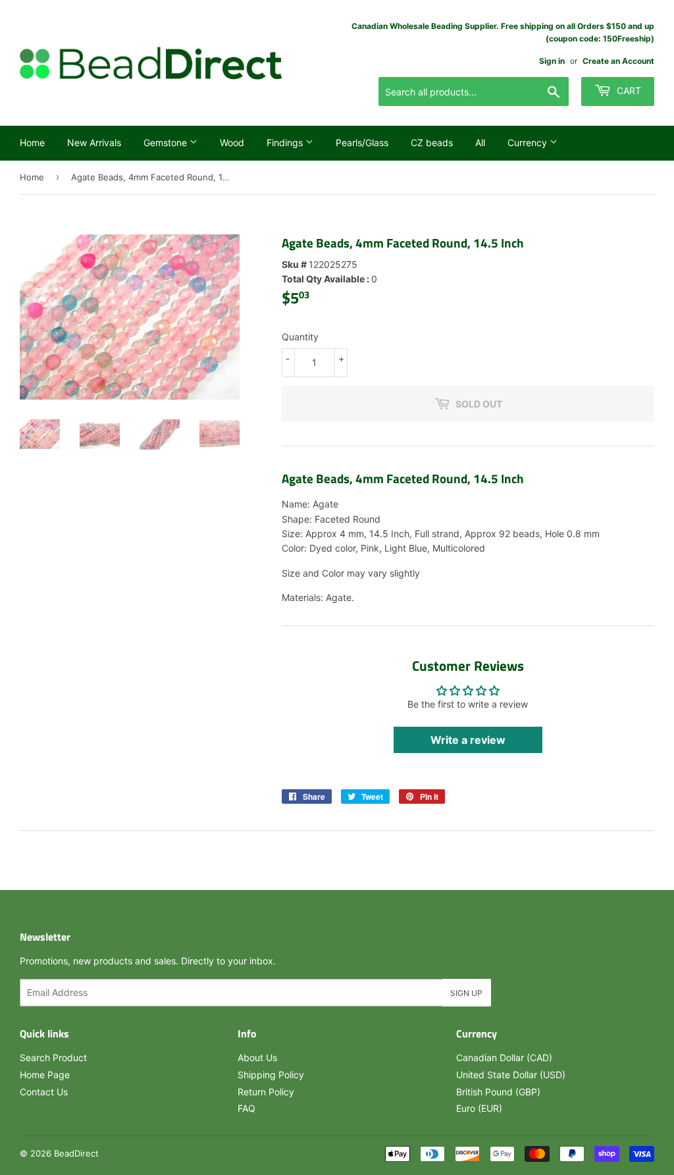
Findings (286, 142)
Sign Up (466, 993)
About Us (257, 1057)
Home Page (45, 1074)
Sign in (552, 61)
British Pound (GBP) (498, 1091)
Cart (627, 90)
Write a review (468, 739)
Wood (232, 142)
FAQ (246, 1108)
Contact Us (44, 1091)
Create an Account (618, 61)
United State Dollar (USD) (510, 1074)
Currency (528, 142)
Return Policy (266, 1091)
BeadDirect (76, 1153)
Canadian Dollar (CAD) (504, 1057)
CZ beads (432, 142)
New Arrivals (94, 142)
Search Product (53, 1057)
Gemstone (166, 142)
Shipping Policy (271, 1074)
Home (32, 142)
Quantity (300, 336)
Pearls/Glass (362, 142)
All (480, 142)
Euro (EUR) (479, 1108)
